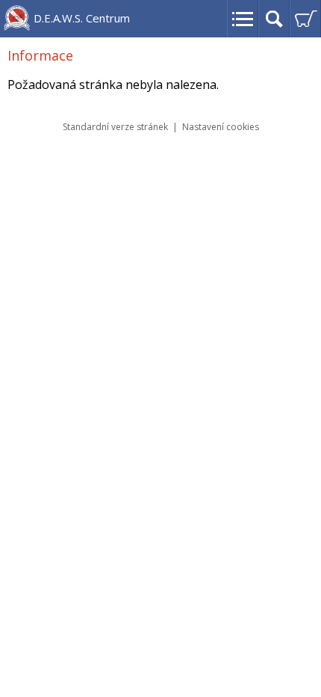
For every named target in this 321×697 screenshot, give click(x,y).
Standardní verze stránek (115, 126)
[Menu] (243, 18)
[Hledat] (274, 18)
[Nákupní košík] (305, 18)
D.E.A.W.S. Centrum (82, 17)
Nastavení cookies (220, 126)
